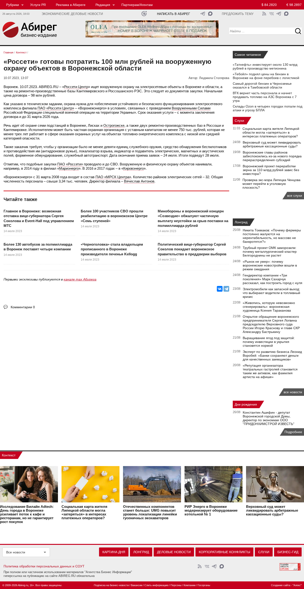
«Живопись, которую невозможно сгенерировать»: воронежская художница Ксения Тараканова (269, 306)
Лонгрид (241, 222)
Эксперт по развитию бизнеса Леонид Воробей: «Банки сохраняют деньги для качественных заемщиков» (272, 355)
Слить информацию (156, 585)
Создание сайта (280, 585)
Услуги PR (38, 5)
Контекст (8, 455)
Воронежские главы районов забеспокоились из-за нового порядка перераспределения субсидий (272, 156)
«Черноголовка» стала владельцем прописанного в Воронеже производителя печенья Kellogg (112, 249)
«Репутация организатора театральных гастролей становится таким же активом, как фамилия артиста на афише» (270, 371)
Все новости (15, 552)
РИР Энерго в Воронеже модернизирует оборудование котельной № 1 (211, 510)
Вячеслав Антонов (139, 181)
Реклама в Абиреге (71, 5)
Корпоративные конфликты (224, 552)
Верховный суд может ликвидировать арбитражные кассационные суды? (272, 144)
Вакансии (136, 585)
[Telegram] (226, 289)
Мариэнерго (69, 168)
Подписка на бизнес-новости (111, 585)
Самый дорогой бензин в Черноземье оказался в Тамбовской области (262, 85)
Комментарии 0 (23, 307)
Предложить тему (237, 14)
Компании (189, 585)
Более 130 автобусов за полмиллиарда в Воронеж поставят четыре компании (38, 246)
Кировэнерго (133, 168)
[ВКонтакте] (220, 289)
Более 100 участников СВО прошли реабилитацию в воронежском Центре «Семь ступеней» (114, 216)
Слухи (239, 120)
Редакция (102, 5)
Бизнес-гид (287, 552)
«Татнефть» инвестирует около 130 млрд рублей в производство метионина (265, 66)
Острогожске (113, 125)
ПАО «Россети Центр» (56, 108)
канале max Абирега (80, 279)
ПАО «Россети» (70, 164)
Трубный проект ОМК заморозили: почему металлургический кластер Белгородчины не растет (270, 251)
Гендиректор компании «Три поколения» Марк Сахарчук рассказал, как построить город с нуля (272, 279)
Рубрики (12, 5)
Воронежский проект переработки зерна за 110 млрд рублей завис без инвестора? (271, 170)
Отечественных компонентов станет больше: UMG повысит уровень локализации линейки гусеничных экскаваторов (150, 512)
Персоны (176, 585)
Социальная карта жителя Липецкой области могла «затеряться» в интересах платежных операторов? (270, 132)
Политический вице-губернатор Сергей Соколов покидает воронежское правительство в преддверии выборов (192, 249)
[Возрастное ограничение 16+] (144, 13)
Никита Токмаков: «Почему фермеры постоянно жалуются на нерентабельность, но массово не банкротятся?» (272, 235)
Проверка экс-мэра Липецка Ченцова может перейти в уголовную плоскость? (271, 183)
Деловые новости (174, 552)
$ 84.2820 (269, 5)
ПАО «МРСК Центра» (113, 177)
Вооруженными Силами (191, 108)
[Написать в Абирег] (210, 13)
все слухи (294, 195)
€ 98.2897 (294, 5)
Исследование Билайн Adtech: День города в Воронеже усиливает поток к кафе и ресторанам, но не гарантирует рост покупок (27, 514)
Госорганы (204, 585)
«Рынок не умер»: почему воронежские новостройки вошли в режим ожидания (270, 265)
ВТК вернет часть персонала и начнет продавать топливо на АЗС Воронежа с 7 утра (265, 97)
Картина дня (113, 552)
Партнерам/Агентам (137, 5)
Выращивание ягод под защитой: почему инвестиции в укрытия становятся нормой (269, 341)
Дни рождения (246, 404)
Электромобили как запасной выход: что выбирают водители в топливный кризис (271, 293)
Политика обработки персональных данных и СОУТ (44, 566)
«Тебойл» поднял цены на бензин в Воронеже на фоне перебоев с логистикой (266, 76)
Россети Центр (76, 87)
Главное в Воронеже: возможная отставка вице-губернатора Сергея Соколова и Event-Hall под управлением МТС (39, 218)
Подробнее (293, 432)
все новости (293, 392)
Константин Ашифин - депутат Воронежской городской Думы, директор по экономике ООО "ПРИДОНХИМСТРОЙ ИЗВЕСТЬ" (268, 418)
